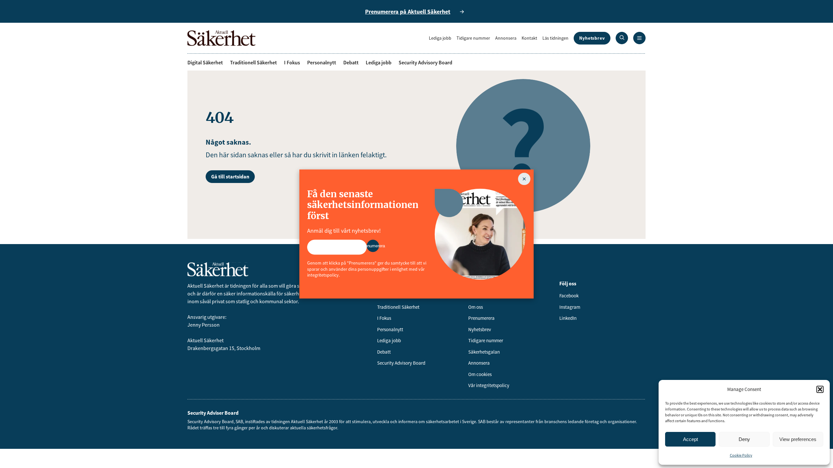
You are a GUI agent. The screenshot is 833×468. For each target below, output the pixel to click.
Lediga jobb (440, 38)
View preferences (797, 439)
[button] (820, 389)
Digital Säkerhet (205, 62)
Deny (744, 439)
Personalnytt (321, 62)
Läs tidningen (555, 38)
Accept (690, 439)
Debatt (351, 62)
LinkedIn (568, 318)
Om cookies (480, 374)
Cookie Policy (741, 455)
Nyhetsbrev (592, 38)
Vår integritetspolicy (488, 385)
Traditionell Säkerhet (253, 62)
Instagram (569, 307)
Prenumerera (481, 318)
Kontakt (529, 38)
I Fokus (292, 62)
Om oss (475, 307)
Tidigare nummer (473, 38)
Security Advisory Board (425, 62)
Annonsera (505, 38)
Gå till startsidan (230, 176)
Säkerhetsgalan (484, 352)
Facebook (569, 295)
